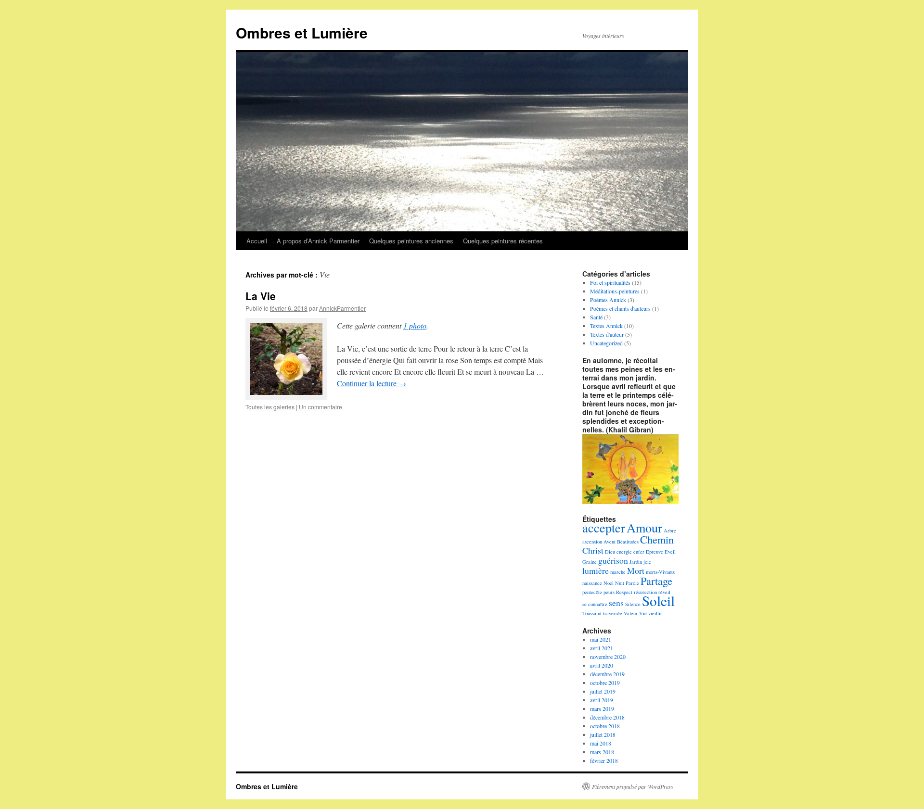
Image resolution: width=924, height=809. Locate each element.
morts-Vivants (660, 572)
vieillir (655, 613)
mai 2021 (600, 639)
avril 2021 (601, 648)
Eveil (670, 551)
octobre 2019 (605, 682)
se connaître (594, 604)
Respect (624, 592)
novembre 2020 (608, 656)
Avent (609, 541)
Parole (632, 583)
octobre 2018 (605, 726)
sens (616, 602)
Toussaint (592, 613)
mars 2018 (602, 752)
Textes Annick (606, 325)
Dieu (610, 551)
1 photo (414, 325)
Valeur (631, 613)
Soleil (658, 600)
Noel (608, 583)
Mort (635, 570)
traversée (612, 613)
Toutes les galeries (270, 407)
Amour (644, 527)
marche (618, 572)
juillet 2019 (603, 691)
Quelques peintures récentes (503, 240)
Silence (633, 604)
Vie (643, 613)
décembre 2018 (607, 717)
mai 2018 (600, 743)
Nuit (619, 583)
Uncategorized (606, 343)
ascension (592, 541)
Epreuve (654, 551)
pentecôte (592, 592)
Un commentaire (320, 407)
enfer (638, 551)
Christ (592, 550)
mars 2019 (602, 708)
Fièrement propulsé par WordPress (632, 786)
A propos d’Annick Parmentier (318, 240)
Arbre (670, 530)
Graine (589, 561)
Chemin (657, 539)
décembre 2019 (607, 674)
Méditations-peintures (615, 291)
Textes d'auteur (607, 334)
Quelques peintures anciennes (411, 240)
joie (647, 561)
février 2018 (604, 760)
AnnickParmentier (342, 308)
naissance (592, 583)
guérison (613, 560)
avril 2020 (601, 665)
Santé (596, 317)
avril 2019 (601, 700)
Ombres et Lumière (302, 32)
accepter (603, 527)
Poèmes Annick (608, 299)
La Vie (260, 296)
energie (624, 551)
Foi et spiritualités (610, 282)
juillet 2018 (603, 734)
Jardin (635, 561)
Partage (656, 580)
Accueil (256, 240)
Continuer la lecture (371, 383)
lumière (595, 570)
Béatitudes (628, 541)
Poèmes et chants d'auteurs (620, 308)
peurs (609, 592)
